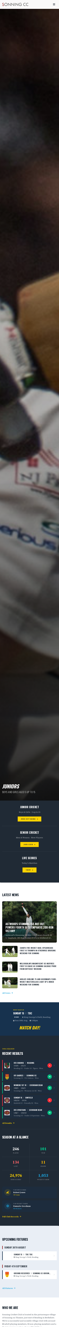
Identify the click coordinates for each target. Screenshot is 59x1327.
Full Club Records (10, 1216)
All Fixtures (7, 1288)
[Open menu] (54, 4)
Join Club (28, 844)
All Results (7, 1123)
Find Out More (28, 819)
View (28, 870)
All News (6, 993)
